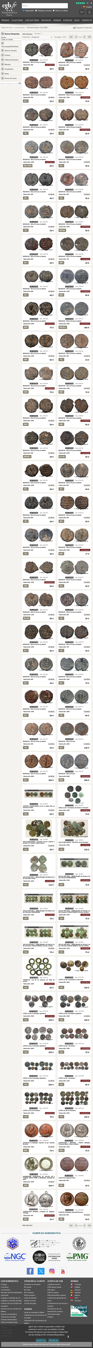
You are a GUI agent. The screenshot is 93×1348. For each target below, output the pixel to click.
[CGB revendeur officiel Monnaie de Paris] (46, 1257)
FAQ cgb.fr (51, 1290)
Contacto (87, 20)
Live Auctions (5, 1290)
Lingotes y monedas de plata (11, 1301)
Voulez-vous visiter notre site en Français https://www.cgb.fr (46, 1344)
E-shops (4, 1284)
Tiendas (5, 20)
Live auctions (32, 20)
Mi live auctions (29, 1295)
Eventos (67, 20)
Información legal (53, 1314)
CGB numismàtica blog (9, 1322)
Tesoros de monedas (8, 1317)
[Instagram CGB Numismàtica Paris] (52, 1271)
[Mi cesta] (81, 14)
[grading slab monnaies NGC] (15, 1257)
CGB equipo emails (54, 1287)
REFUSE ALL (53, 1340)
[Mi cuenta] (89, 14)
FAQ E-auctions (53, 1292)
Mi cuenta (27, 1287)
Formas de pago (30, 1303)
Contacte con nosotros (32, 1284)
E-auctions (17, 20)
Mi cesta (27, 1290)
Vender (57, 20)
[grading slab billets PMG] (77, 1257)
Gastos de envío (30, 1301)
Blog (76, 20)
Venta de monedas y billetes (34, 1312)
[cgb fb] (90, 3)
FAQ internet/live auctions (56, 1295)
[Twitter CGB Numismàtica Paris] (41, 1271)
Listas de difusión (30, 1298)
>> (89, 37)
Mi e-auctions (29, 1292)
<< (71, 37)
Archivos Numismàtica (9, 1319)
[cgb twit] (87, 3)
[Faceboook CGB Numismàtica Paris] (30, 1271)
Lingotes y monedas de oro (11, 1298)
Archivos (46, 20)
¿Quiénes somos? (54, 1284)
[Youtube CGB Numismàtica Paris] (62, 1271)
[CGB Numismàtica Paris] (9, 16)
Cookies (50, 1317)
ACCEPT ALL (41, 1340)
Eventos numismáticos (9, 1314)
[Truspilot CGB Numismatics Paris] (80, 3)
